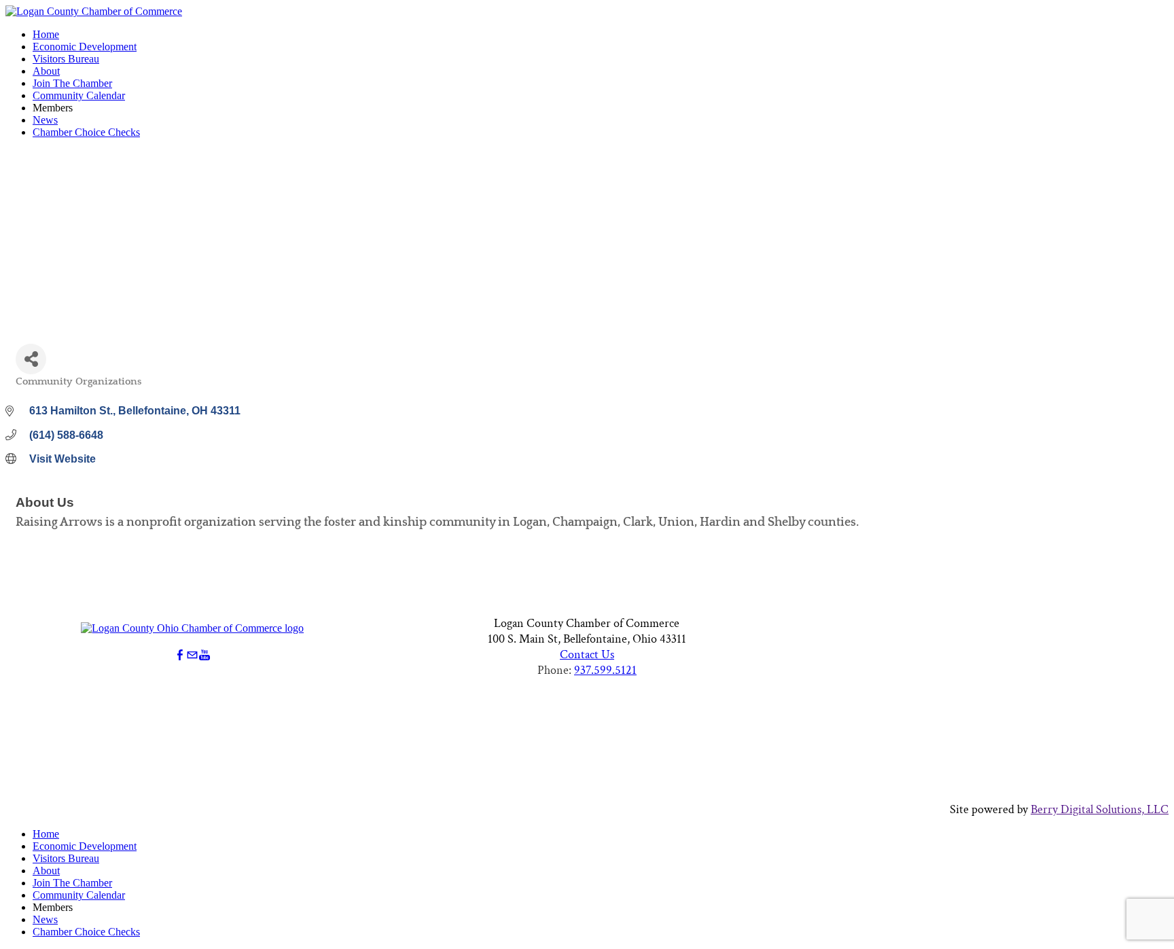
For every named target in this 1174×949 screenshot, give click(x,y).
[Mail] (192, 655)
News (45, 120)
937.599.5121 (605, 670)
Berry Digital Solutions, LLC (1100, 809)
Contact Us (587, 654)
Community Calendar (79, 95)
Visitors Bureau (66, 59)
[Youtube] (204, 655)
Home (46, 34)
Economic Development (85, 46)
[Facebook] (180, 655)
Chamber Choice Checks (86, 132)
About (46, 71)
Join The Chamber (72, 83)
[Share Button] (31, 359)
